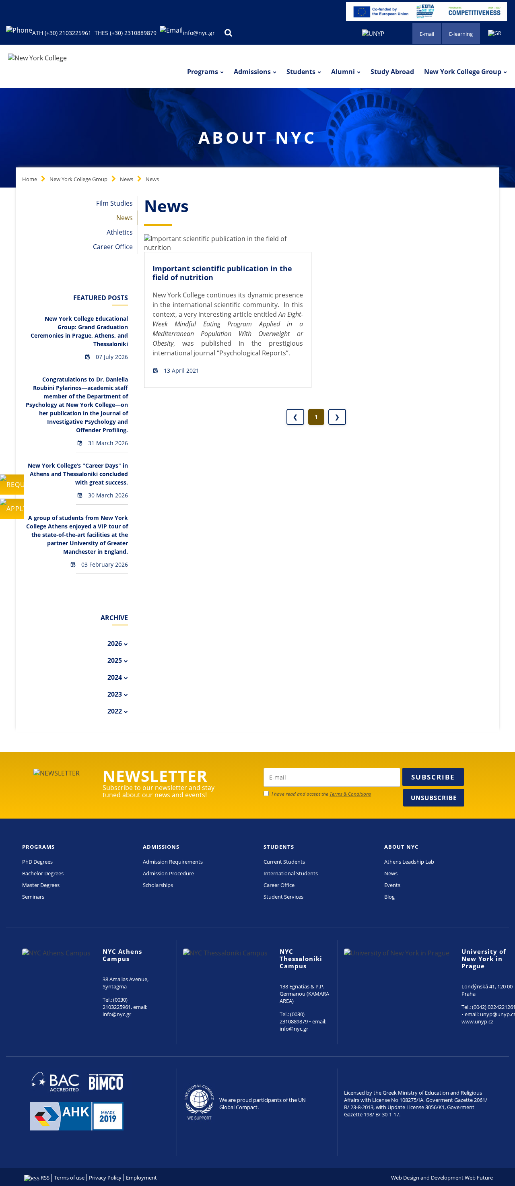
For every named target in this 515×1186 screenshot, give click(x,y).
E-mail (427, 33)
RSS (44, 1177)
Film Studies (114, 203)
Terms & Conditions (350, 793)
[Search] (228, 33)
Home (29, 179)
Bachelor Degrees (43, 873)
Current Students (284, 861)
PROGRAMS (38, 846)
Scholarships (158, 885)
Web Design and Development (427, 1177)
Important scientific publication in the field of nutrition (222, 273)
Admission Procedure (168, 873)
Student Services (283, 896)
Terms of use (69, 1177)
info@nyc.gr (199, 33)
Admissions (252, 71)
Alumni (343, 71)
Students (300, 71)
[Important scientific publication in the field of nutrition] (227, 242)
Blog (389, 896)
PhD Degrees (37, 861)
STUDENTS (279, 846)
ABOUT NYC (401, 846)
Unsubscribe (434, 798)
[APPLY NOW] (12, 509)
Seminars (33, 896)
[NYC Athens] (426, 10)
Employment (141, 1177)
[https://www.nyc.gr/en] (37, 57)
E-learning (461, 33)
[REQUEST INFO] (12, 484)
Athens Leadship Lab (409, 861)
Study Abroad (392, 71)
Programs (202, 71)
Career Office (113, 246)
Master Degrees (41, 885)
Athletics (120, 232)
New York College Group (462, 71)
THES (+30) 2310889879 (126, 33)
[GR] (494, 32)
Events (392, 885)
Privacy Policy (105, 1177)
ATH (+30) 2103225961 (61, 33)
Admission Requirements (173, 861)
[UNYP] (373, 33)
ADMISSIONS (161, 846)
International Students (291, 873)
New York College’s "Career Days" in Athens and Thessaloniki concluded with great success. (78, 474)
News (126, 179)
